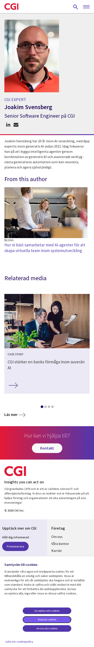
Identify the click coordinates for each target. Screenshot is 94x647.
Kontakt (47, 448)
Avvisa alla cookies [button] (47, 628)
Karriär (56, 550)
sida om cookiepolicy (19, 642)
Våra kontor (60, 543)
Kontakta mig (16, 125)
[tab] (42, 407)
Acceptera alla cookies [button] (47, 610)
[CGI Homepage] (11, 6)
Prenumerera (15, 546)
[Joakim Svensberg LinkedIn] (8, 125)
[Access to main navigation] (86, 7)
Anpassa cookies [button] (47, 619)
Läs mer (10, 414)
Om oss (57, 536)
